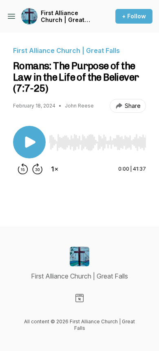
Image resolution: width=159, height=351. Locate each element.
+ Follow (134, 16)
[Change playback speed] (54, 169)
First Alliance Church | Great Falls (62, 16)
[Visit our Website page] (79, 298)
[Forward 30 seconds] (37, 169)
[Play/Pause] (29, 142)
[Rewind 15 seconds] (23, 169)
